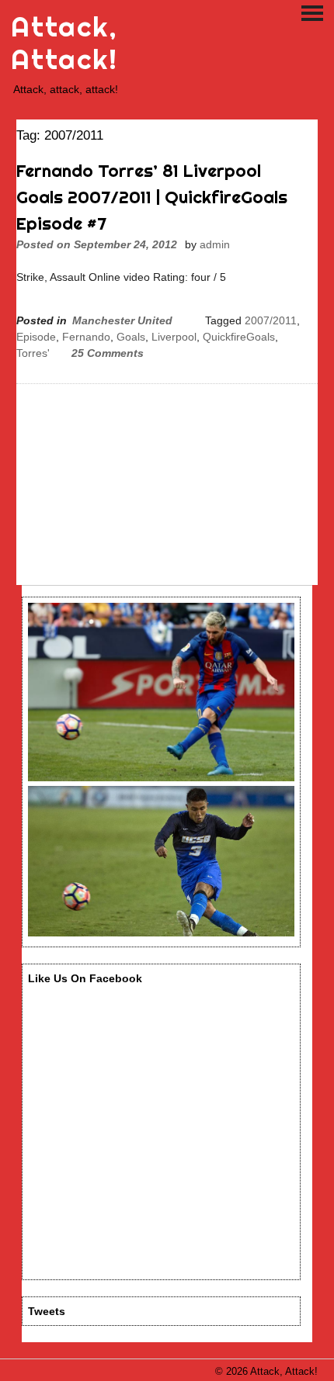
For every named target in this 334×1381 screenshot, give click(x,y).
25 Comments (107, 353)
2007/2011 (271, 320)
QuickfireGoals (239, 337)
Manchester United (122, 320)
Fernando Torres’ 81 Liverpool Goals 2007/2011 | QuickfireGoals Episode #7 (151, 197)
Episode (36, 337)
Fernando (86, 337)
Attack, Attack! (64, 43)
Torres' (33, 353)
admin (215, 244)
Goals (131, 337)
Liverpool (174, 337)
